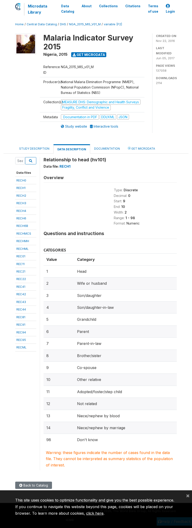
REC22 (21, 279)
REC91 (20, 324)
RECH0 (21, 180)
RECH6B (22, 226)
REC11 (20, 264)
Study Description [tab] (34, 148)
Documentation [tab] (107, 148)
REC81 (20, 317)
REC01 (20, 256)
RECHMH (22, 241)
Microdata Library (37, 9)
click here (94, 513)
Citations (132, 6)
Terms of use (153, 8)
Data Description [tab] (71, 149)
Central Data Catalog (42, 24)
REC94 (21, 332)
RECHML (22, 249)
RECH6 (21, 218)
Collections (108, 6)
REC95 (21, 340)
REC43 (21, 302)
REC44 (21, 309)
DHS (63, 24)
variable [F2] (113, 24)
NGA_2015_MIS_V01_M (85, 24)
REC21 (20, 271)
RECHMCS (23, 233)
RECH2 (21, 195)
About (87, 6)
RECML (21, 347)
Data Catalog (67, 8)
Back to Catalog (35, 485)
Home (19, 24)
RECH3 (21, 203)
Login (170, 11)
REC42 (21, 294)
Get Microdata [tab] (143, 148)
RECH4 (21, 211)
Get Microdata (90, 55)
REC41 (20, 286)
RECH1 (21, 188)
